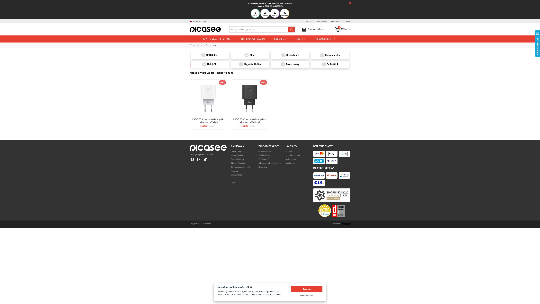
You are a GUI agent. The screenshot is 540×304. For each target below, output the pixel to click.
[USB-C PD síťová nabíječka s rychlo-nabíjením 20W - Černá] (249, 98)
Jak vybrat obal (237, 175)
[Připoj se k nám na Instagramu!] (199, 159)
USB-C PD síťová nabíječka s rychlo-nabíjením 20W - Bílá (208, 121)
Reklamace (262, 167)
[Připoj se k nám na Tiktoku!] (205, 159)
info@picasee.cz (322, 21)
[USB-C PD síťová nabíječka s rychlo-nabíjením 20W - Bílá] (208, 98)
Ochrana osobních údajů (240, 167)
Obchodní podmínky (238, 163)
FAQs (233, 182)
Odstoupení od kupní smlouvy (269, 163)
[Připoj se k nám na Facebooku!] (192, 159)
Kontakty (289, 151)
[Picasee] (205, 29)
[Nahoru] (3, 300)
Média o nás (290, 163)
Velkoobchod (291, 159)
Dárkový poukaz (237, 151)
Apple (200, 45)
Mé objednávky (264, 155)
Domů (192, 45)
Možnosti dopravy (238, 155)
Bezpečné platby (237, 159)
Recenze (234, 171)
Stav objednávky (264, 151)
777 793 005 (307, 21)
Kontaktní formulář (293, 155)
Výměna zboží (263, 159)
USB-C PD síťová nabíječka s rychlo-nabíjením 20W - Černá (249, 121)
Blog (233, 178)
